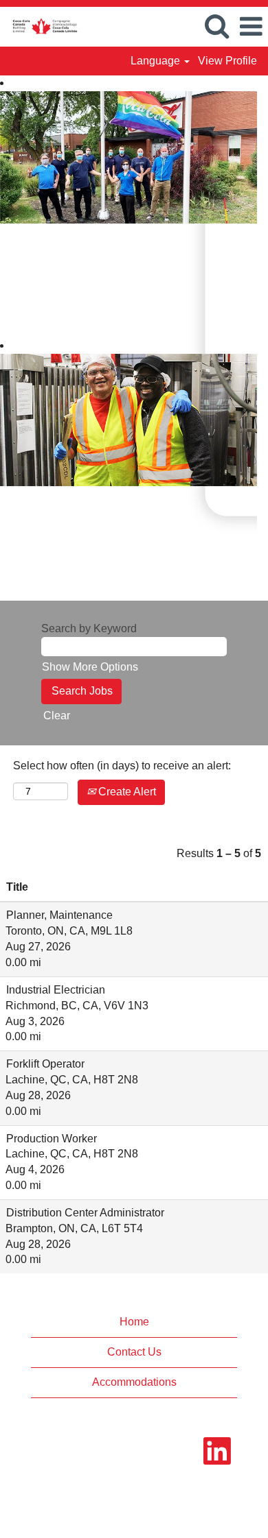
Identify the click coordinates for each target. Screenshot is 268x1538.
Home (134, 1321)
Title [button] (17, 887)
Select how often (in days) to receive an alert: (122, 765)
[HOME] (39, 25)
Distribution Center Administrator (85, 1212)
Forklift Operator (45, 1064)
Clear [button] (56, 715)
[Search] (216, 26)
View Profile (227, 61)
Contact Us (134, 1352)
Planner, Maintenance (59, 915)
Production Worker (51, 1138)
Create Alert (126, 791)
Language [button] (157, 61)
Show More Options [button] (90, 667)
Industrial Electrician (55, 990)
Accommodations (134, 1382)
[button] (251, 27)
